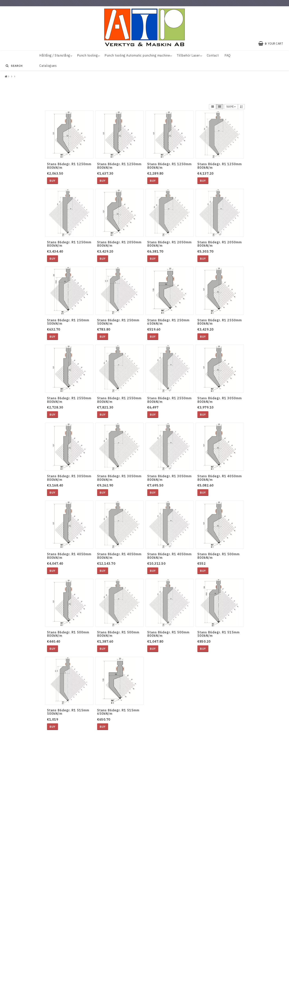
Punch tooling (87, 55)
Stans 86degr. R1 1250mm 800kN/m (69, 165)
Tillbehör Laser (188, 55)
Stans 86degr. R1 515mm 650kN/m (118, 712)
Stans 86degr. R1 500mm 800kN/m (218, 556)
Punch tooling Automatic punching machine (137, 55)
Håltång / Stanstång (54, 55)
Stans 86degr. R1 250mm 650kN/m (168, 322)
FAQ (228, 55)
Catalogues (48, 66)
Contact (213, 55)
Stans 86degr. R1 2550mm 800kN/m (219, 322)
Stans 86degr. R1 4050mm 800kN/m (219, 478)
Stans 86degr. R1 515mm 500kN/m (218, 634)
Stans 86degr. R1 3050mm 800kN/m (219, 400)
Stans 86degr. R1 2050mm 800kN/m (119, 244)
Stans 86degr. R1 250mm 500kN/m (68, 322)
